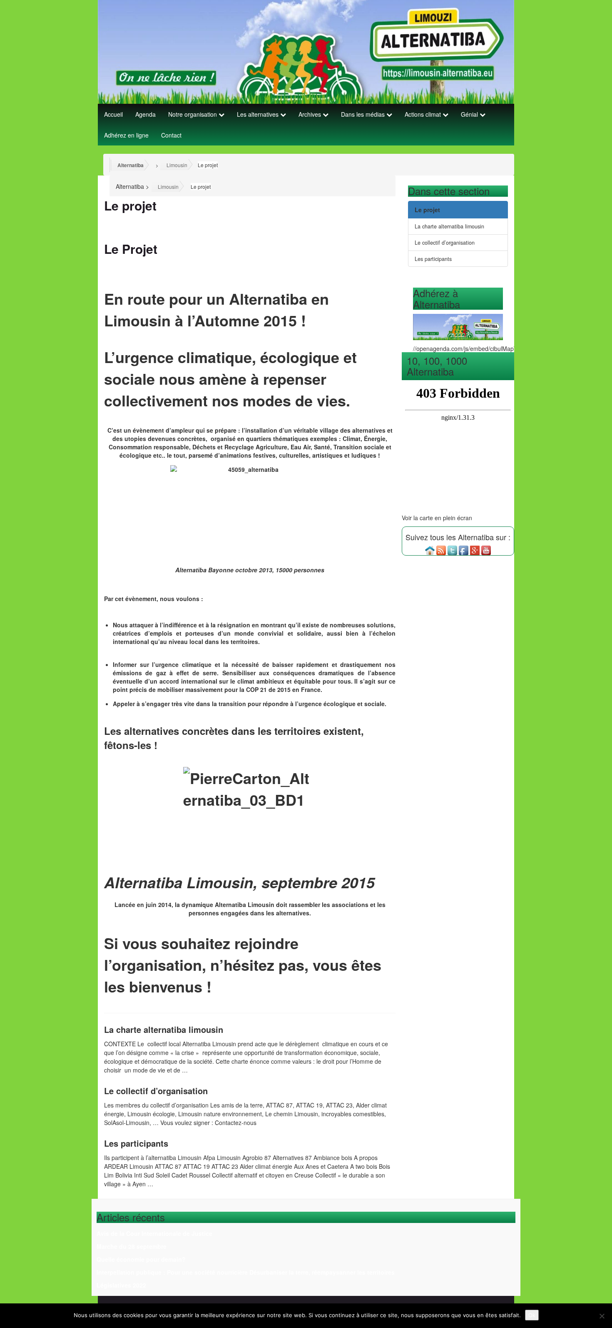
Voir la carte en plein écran (437, 518)
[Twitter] (452, 549)
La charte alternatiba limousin (163, 1029)
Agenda (145, 114)
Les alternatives (258, 114)
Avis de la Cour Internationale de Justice (154, 1233)
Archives (311, 114)
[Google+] (475, 549)
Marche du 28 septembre (132, 1246)
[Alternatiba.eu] (430, 549)
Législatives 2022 (121, 1285)
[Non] (601, 1316)
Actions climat (424, 114)
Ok (531, 1315)
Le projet (427, 209)
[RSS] (441, 549)
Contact (171, 135)
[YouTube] (486, 549)
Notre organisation (193, 114)
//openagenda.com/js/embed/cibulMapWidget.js (475, 348)
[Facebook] (463, 549)
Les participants (136, 1143)
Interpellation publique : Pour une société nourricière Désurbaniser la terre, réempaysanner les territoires (246, 1272)
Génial (470, 114)
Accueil (113, 114)
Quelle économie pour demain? (141, 1259)
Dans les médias (363, 114)
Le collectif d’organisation (156, 1091)
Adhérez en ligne (126, 135)
